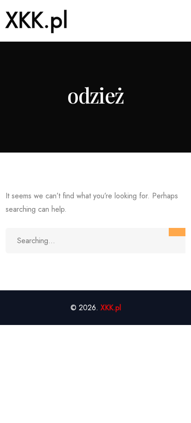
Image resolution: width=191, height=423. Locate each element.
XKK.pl (37, 20)
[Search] (177, 232)
